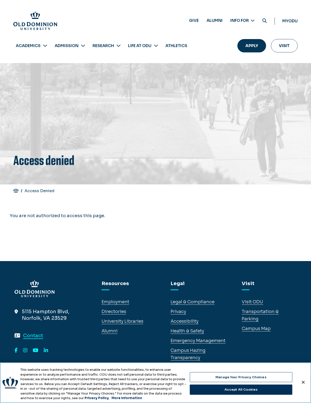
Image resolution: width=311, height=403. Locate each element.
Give (194, 20)
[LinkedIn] (46, 350)
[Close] (303, 382)
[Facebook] (16, 350)
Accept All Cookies (241, 389)
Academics (28, 45)
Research (103, 45)
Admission (66, 45)
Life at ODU (139, 45)
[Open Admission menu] (83, 45)
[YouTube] (35, 350)
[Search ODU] (264, 21)
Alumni (215, 20)
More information (127, 398)
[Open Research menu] (118, 45)
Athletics (176, 45)
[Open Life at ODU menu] (156, 45)
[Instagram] (25, 350)
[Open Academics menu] (45, 45)
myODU (290, 21)
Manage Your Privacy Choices (241, 377)
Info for (240, 20)
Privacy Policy (97, 398)
